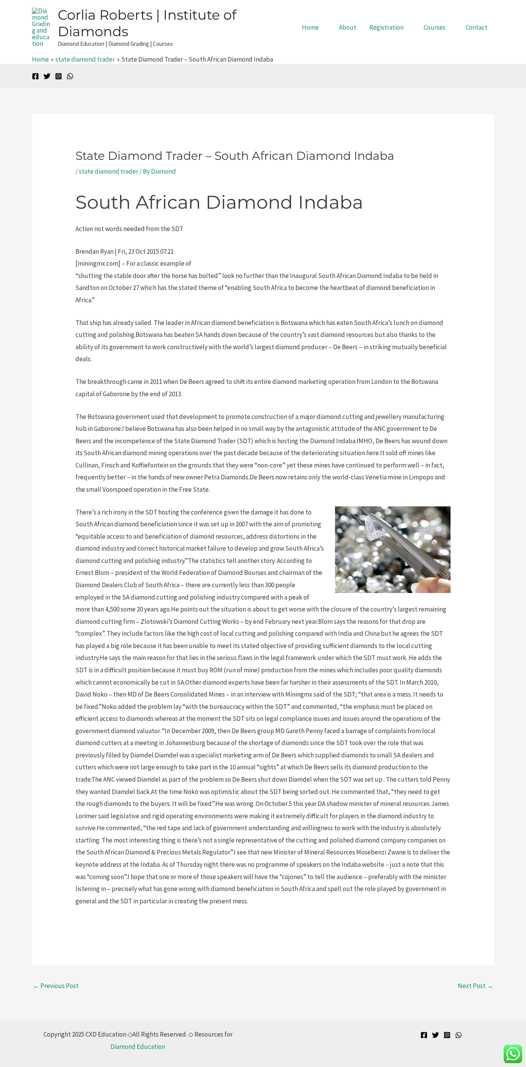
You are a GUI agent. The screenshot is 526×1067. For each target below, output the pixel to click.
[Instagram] (58, 76)
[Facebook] (35, 76)
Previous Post (56, 986)
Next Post (475, 986)
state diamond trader (108, 171)
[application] (322, 27)
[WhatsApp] (70, 76)
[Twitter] (47, 76)
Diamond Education (138, 1046)
